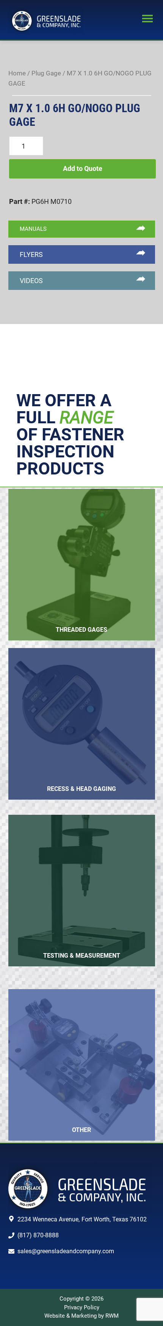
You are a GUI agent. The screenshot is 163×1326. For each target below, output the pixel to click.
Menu (147, 19)
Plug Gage (46, 73)
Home (17, 73)
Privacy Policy (81, 1307)
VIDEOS (31, 281)
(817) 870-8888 (38, 1235)
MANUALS (33, 228)
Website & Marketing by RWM (81, 1315)
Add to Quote (82, 168)
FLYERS (31, 254)
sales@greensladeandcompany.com (65, 1251)
